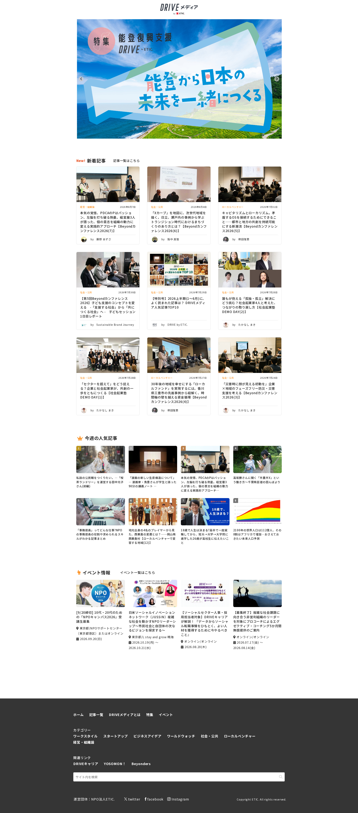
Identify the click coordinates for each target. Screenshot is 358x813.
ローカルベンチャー (240, 736)
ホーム (78, 714)
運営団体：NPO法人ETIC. (94, 799)
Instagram (180, 799)
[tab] (175, 130)
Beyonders (141, 763)
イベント (166, 714)
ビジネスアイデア (147, 736)
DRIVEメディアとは (125, 714)
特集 (149, 714)
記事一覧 (96, 714)
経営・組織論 (83, 742)
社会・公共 (209, 736)
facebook (155, 799)
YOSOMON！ (115, 763)
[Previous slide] (81, 79)
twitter (134, 799)
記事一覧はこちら (126, 160)
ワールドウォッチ (181, 736)
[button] (280, 777)
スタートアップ (115, 736)
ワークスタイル (85, 736)
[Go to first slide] (276, 79)
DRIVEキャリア (85, 763)
